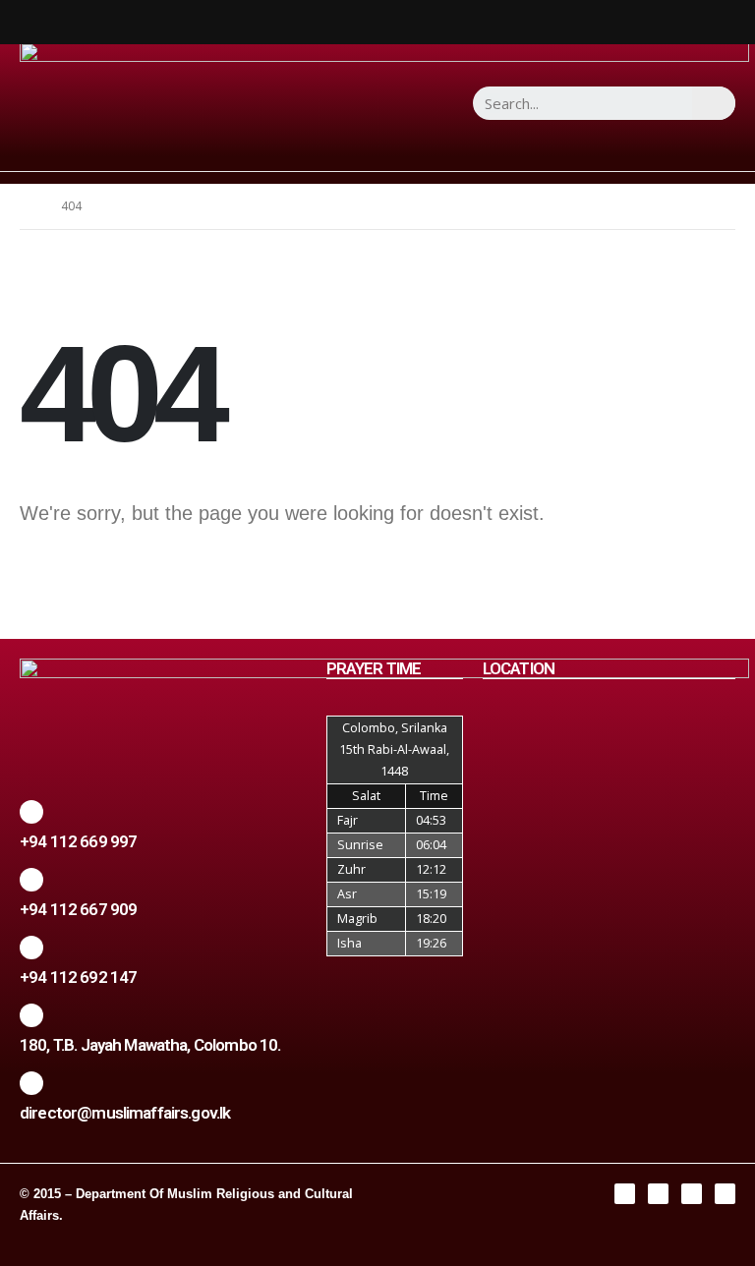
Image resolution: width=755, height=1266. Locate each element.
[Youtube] (725, 1193)
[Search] (713, 103)
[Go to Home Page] (26, 206)
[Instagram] (658, 1193)
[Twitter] (691, 1193)
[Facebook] (624, 1193)
